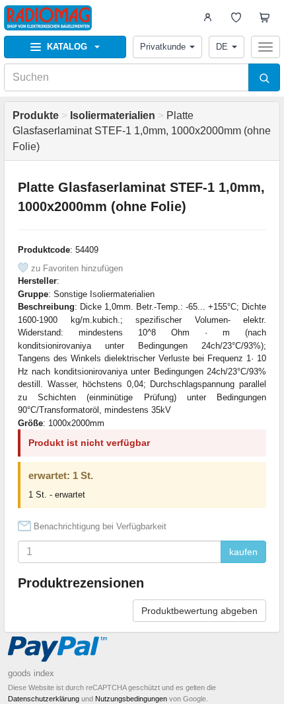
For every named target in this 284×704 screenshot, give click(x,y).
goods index (31, 673)
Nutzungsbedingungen (131, 699)
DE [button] (222, 47)
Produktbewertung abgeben (199, 610)
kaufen (243, 552)
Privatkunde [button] (163, 47)
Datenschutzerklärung (43, 699)
